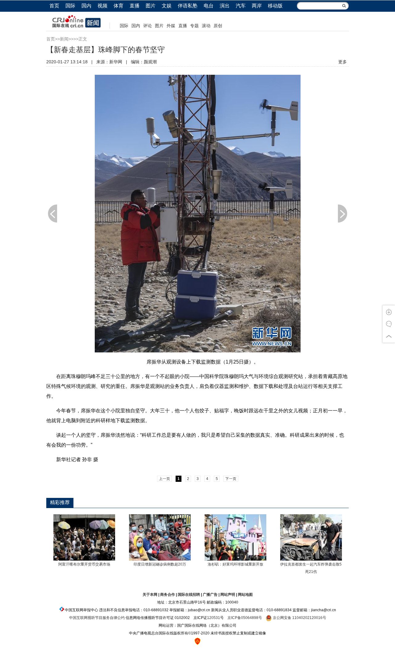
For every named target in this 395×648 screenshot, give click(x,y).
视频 (102, 5)
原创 (218, 25)
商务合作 (167, 594)
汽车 (241, 5)
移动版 (275, 5)
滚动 (206, 25)
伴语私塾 (188, 5)
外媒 (171, 25)
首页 (54, 5)
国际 (70, 5)
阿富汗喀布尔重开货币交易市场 (84, 564)
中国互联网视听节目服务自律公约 (97, 618)
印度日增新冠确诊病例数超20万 (160, 564)
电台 (209, 5)
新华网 (115, 61)
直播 (134, 5)
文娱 (167, 5)
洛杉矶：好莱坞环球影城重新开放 (235, 564)
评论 (147, 25)
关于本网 (150, 594)
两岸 (257, 5)
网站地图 (245, 594)
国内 (86, 5)
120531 (213, 618)
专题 (194, 25)
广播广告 (210, 594)
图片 (151, 5)
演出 (225, 5)
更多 (342, 61)
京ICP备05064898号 (244, 618)
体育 (118, 5)
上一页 (52, 213)
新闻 (64, 38)
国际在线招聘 (189, 594)
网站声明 (227, 594)
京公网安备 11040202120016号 (299, 618)
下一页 (342, 213)
